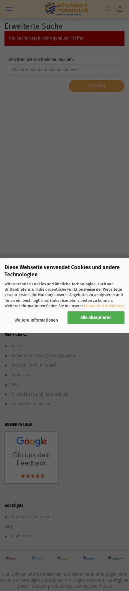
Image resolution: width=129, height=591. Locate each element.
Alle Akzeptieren (96, 317)
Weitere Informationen (36, 320)
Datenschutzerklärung (104, 306)
